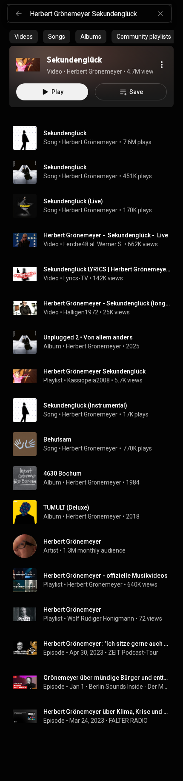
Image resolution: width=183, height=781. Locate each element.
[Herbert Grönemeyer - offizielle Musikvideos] (94, 580)
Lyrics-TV (75, 278)
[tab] (23, 36)
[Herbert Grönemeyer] (94, 546)
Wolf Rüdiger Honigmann (100, 618)
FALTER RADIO (128, 720)
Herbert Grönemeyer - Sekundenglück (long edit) (107, 303)
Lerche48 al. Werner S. (93, 244)
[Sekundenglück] (28, 65)
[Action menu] (161, 64)
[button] (28, 65)
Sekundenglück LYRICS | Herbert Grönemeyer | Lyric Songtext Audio (107, 269)
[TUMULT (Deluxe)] (94, 512)
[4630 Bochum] (94, 478)
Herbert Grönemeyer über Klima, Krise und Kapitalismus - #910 (107, 711)
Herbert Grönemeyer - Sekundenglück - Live (105, 235)
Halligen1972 (80, 312)
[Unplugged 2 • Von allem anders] (94, 342)
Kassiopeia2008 (88, 380)
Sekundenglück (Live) (73, 201)
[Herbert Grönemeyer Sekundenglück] (94, 376)
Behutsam (57, 439)
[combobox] (100, 13)
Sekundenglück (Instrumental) (85, 405)
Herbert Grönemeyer (89, 142)
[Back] (19, 13)
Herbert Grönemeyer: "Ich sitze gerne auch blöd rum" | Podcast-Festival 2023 (107, 643)
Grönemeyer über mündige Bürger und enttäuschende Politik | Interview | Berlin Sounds (107, 677)
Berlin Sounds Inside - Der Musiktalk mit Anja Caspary (130, 686)
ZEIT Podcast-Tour (133, 652)
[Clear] (160, 13)
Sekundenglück (64, 133)
